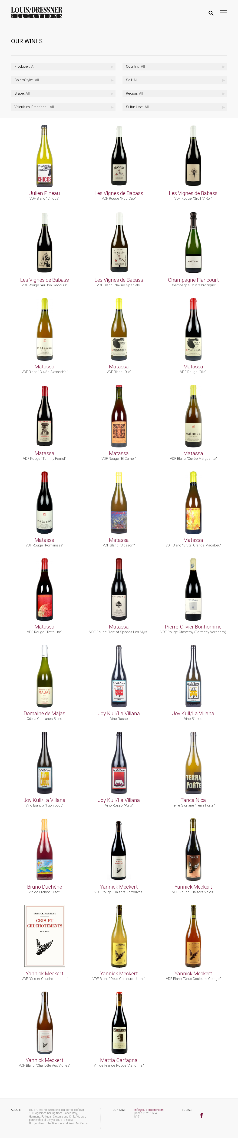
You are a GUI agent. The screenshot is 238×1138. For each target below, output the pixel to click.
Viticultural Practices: (30, 107)
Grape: (19, 93)
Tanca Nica (193, 800)
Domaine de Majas (44, 713)
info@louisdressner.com (149, 1110)
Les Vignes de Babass (119, 193)
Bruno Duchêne (44, 887)
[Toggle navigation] (223, 13)
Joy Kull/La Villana (119, 713)
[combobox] (63, 66)
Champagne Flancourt (193, 280)
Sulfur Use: (134, 107)
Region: (132, 93)
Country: (132, 66)
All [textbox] (24, 66)
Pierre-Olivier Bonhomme (193, 627)
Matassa (44, 367)
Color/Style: (23, 80)
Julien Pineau (44, 193)
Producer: (22, 66)
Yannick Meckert (119, 887)
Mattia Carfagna (119, 1060)
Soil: (129, 80)
